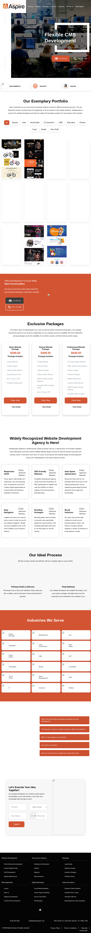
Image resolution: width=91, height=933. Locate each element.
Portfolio (38, 6)
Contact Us (70, 6)
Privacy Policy (55, 928)
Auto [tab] (24, 122)
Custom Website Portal (11, 868)
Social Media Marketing (41, 888)
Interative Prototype (70, 872)
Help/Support (79, 6)
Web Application (7, 882)
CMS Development (9, 872)
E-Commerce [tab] (49, 122)
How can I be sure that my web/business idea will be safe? (60, 753)
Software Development (11, 897)
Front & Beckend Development (13, 864)
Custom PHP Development (12, 901)
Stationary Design (70, 868)
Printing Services (70, 876)
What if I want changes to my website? (53, 737)
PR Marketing (38, 901)
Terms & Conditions (70, 928)
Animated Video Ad (70, 897)
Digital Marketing (38, 882)
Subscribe (84, 928)
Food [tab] (35, 129)
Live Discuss (63, 58)
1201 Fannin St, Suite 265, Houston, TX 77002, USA (71, 921)
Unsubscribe (83, 930)
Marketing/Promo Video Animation (75, 901)
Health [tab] (43, 129)
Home (24, 6)
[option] (15, 86)
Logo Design (68, 864)
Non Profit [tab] (55, 129)
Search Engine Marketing (41, 892)
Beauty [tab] (15, 122)
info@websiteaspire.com (37, 921)
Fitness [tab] (82, 122)
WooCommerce (39, 876)
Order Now (15, 400)
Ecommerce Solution (39, 858)
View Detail (15, 407)
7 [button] (55, 423)
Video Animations (68, 882)
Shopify (36, 868)
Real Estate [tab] (35, 122)
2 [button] (39, 423)
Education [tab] (71, 122)
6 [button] (52, 423)
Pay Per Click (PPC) (40, 897)
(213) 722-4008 (82, 58)
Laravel (6, 888)
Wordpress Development (41, 864)
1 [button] (35, 423)
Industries (61, 6)
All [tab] (7, 122)
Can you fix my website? (49, 745)
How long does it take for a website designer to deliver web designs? (63, 729)
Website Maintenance (10, 876)
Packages (45, 6)
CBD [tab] (61, 122)
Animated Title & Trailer (72, 892)
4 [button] (45, 423)
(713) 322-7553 (14, 921)
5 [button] (49, 423)
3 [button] (42, 423)
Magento (37, 872)
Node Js (6, 892)
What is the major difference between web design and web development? (60, 720)
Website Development (9, 858)
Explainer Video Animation (73, 888)
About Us (53, 6)
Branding (65, 858)
